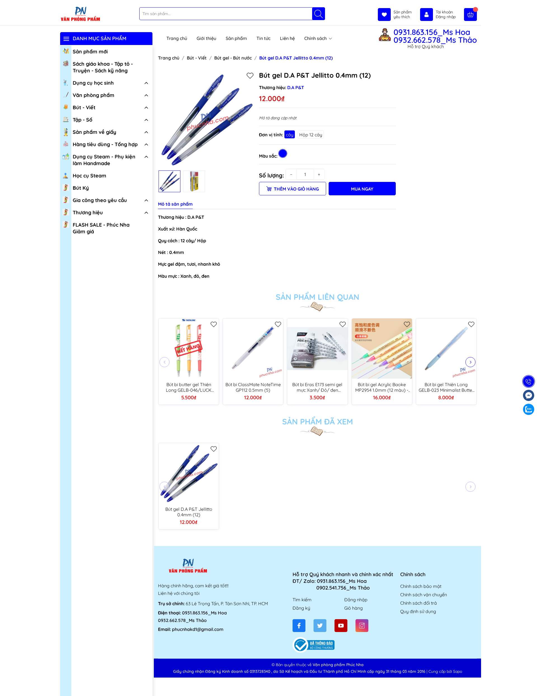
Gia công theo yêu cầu (100, 200)
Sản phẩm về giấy (94, 132)
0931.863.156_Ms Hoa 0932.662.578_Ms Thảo (435, 36)
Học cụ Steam (89, 175)
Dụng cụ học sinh (93, 83)
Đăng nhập (356, 599)
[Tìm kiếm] (318, 13)
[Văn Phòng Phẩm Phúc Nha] (80, 14)
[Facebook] (299, 625)
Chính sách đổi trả (418, 603)
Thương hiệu (88, 212)
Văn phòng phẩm (93, 95)
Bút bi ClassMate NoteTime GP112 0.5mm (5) (253, 387)
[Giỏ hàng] (470, 14)
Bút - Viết (84, 107)
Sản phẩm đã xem (317, 421)
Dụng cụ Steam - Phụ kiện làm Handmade (104, 160)
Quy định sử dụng (418, 611)
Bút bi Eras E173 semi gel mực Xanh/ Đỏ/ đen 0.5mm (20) (317, 387)
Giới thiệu (206, 38)
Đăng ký (301, 608)
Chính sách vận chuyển (423, 594)
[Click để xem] (206, 119)
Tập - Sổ (82, 120)
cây (289, 134)
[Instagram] (361, 625)
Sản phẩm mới (90, 51)
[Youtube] (341, 625)
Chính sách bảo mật (420, 586)
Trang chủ (176, 38)
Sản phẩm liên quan (317, 297)
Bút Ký (81, 188)
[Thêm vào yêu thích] (250, 75)
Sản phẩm (236, 38)
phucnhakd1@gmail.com (197, 629)
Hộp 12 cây (310, 134)
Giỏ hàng (353, 608)
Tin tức (263, 38)
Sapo (457, 671)
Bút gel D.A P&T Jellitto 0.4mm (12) (188, 511)
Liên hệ (287, 38)
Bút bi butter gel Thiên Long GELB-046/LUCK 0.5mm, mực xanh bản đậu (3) (188, 387)
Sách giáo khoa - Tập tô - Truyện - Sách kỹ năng (103, 67)
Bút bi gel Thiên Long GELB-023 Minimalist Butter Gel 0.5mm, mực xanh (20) (446, 387)
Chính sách (316, 38)
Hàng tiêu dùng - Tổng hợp (105, 144)
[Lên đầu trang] (531, 683)
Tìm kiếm (302, 599)
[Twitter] (320, 625)
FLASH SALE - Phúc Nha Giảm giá (101, 228)
